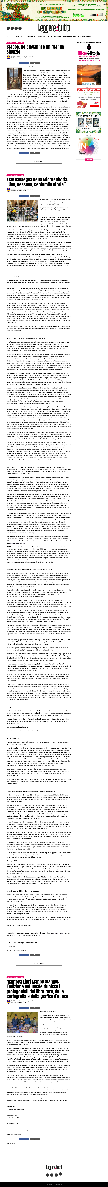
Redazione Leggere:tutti (19, 57)
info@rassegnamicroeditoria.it (19, 950)
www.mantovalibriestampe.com (14, 1134)
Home (17, 36)
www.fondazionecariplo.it (17, 543)
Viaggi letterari (42, 36)
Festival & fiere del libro (54, 36)
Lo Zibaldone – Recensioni (69, 36)
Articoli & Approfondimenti (85, 36)
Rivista (23, 36)
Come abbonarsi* (31, 36)
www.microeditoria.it (57, 933)
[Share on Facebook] (24, 63)
